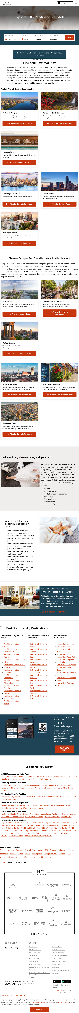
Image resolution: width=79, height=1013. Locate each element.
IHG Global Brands (35, 950)
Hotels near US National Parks (34, 797)
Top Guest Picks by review (12, 823)
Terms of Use (33, 970)
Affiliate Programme (58, 953)
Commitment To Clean (59, 961)
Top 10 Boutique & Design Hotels (38, 836)
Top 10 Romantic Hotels (33, 823)
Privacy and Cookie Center (61, 970)
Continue (39, 1009)
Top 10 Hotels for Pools (36, 833)
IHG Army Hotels (34, 958)
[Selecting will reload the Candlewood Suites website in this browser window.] (66, 923)
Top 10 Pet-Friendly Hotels (36, 831)
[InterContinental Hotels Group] (6, 3)
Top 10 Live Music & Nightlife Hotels (52, 828)
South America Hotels (34, 817)
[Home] (3, 862)
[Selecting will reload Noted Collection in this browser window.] (22, 898)
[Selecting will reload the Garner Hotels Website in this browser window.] (66, 911)
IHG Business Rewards (59, 955)
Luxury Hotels (20, 805)
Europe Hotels (23, 814)
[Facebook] (6, 948)
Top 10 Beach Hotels (32, 825)
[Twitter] (11, 948)
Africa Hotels (66, 817)
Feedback (32, 977)
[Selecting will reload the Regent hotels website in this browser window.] (26, 885)
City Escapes (23, 776)
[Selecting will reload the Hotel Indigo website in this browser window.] (11, 898)
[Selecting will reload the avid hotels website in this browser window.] (13, 923)
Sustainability (33, 961)
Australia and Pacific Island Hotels (54, 814)
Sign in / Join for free (66, 3)
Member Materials (34, 964)
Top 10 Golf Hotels (28, 828)
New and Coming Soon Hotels (40, 776)
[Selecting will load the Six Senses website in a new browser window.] (13, 885)
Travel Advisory (57, 958)
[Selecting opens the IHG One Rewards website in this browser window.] (39, 934)
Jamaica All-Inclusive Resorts (39, 788)
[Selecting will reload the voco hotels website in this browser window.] (33, 898)
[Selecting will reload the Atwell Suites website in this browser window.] (26, 923)
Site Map (55, 973)
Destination (9, 35)
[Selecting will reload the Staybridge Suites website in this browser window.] (39, 923)
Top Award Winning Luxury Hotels (29, 808)
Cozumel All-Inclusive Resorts (14, 788)
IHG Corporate (57, 964)
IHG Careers (33, 947)
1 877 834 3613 (28, 983)
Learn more (58, 990)
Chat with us (33, 955)
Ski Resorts (12, 779)
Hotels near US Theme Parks (58, 797)
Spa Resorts (34, 779)
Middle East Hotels (52, 817)
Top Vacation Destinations (38, 805)
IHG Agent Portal (34, 953)
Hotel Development (58, 950)
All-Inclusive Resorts (38, 785)
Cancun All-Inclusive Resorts (59, 785)
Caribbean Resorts (21, 785)
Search (69, 37)
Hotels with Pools (61, 776)
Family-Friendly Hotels (10, 797)
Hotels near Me (7, 805)
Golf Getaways (46, 779)
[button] (76, 3)
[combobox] (13, 39)
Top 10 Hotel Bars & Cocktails (57, 823)
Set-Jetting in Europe (58, 805)
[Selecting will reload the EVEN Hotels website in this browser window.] (26, 911)
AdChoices (56, 967)
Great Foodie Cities (9, 776)
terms (62, 1000)
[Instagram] (16, 948)
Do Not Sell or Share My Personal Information (39, 973)
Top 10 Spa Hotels (16, 836)
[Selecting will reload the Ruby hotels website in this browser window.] (45, 898)
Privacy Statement (63, 1002)
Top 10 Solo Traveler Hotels (60, 831)
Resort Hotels (23, 779)
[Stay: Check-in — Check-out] (26, 39)
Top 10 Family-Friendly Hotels (55, 825)
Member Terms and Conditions (39, 967)
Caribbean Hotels (8, 814)
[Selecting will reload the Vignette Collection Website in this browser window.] (52, 885)
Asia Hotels (34, 814)
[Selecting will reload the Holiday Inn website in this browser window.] (52, 911)
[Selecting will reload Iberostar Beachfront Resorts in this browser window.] (67, 898)
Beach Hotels (6, 785)
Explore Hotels (57, 947)
